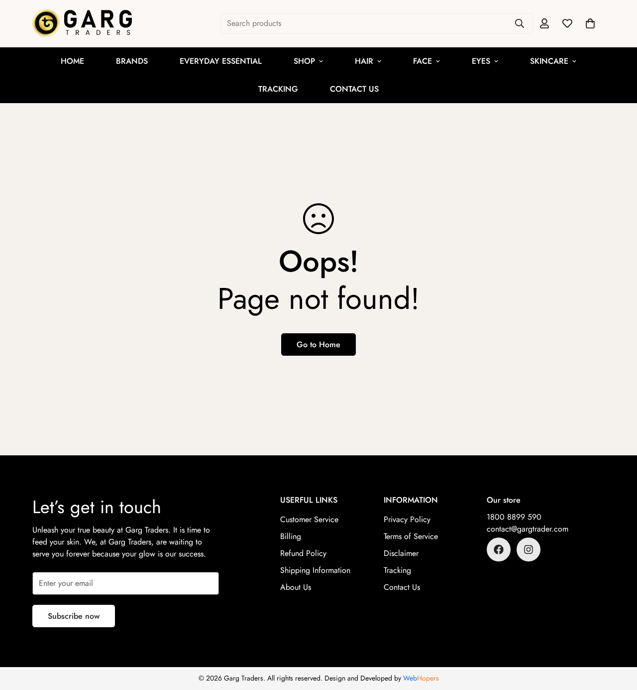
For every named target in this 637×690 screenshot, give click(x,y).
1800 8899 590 (514, 517)
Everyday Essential (221, 61)
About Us (295, 587)
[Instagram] (528, 549)
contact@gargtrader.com (527, 529)
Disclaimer (401, 553)
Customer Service (309, 519)
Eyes (481, 61)
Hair (364, 61)
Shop (304, 61)
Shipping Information (315, 570)
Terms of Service (411, 536)
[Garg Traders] (82, 23)
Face (422, 61)
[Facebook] (499, 549)
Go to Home (318, 344)
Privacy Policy (407, 519)
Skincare (549, 61)
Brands (132, 61)
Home (72, 61)
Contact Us (354, 89)
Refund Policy (303, 553)
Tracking (278, 89)
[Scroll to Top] (617, 635)
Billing (290, 536)
